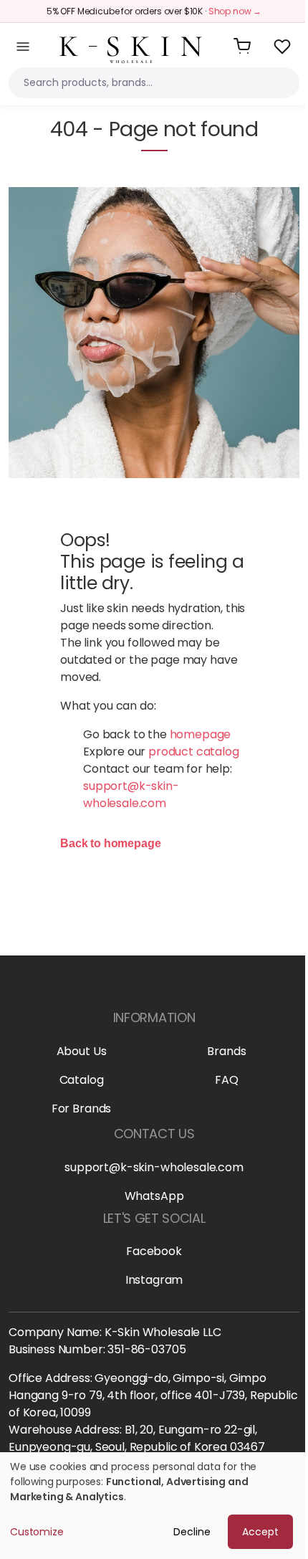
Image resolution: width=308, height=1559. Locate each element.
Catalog (81, 1080)
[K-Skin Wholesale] (131, 45)
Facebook (154, 1251)
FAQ (227, 1080)
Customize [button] (37, 1532)
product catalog (193, 751)
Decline (192, 1532)
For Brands (81, 1108)
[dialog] (154, 1505)
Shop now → (234, 11)
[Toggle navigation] (23, 46)
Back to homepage (110, 843)
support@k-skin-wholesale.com (131, 794)
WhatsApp (154, 1196)
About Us (82, 1051)
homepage (200, 734)
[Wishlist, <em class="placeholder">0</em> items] (282, 46)
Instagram (154, 1280)
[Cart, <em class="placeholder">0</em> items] (242, 46)
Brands (226, 1051)
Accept (260, 1532)
